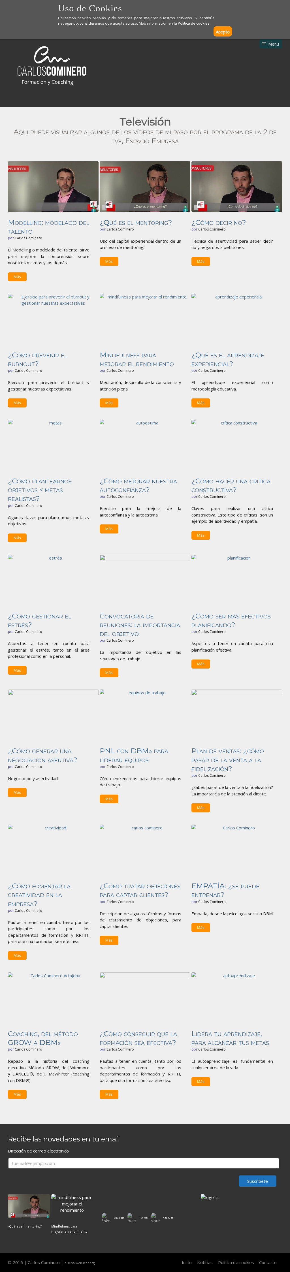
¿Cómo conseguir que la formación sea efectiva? (138, 1038)
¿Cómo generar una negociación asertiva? (42, 755)
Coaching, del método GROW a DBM (43, 1038)
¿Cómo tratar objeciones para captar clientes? (140, 890)
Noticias (205, 1262)
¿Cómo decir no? (218, 222)
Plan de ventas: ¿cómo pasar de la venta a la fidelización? (227, 759)
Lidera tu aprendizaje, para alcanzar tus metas (230, 1038)
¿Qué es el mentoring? (136, 222)
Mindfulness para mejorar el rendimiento (137, 359)
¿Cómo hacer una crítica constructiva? (230, 485)
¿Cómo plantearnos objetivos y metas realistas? (40, 490)
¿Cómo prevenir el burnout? (37, 359)
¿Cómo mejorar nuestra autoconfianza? (138, 485)
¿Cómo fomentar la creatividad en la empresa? (39, 895)
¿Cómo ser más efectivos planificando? (231, 620)
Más (17, 276)
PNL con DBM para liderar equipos (134, 755)
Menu (273, 44)
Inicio (187, 1262)
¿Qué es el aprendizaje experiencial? (227, 359)
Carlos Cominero (28, 238)
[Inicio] (47, 66)
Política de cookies (194, 23)
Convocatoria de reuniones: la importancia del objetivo (140, 625)
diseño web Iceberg (80, 1263)
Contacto (268, 1262)
